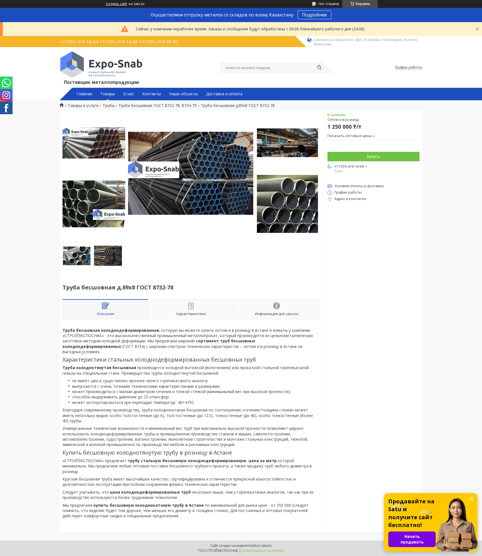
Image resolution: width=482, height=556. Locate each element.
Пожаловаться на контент (263, 550)
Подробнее (314, 15)
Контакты (151, 94)
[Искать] (319, 68)
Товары (107, 94)
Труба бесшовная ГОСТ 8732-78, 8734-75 (158, 105)
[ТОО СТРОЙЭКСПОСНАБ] (101, 65)
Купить (373, 156)
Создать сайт (116, 4)
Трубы (109, 105)
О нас (128, 94)
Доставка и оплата (224, 94)
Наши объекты (183, 94)
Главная (84, 94)
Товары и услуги (83, 105)
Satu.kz (266, 545)
